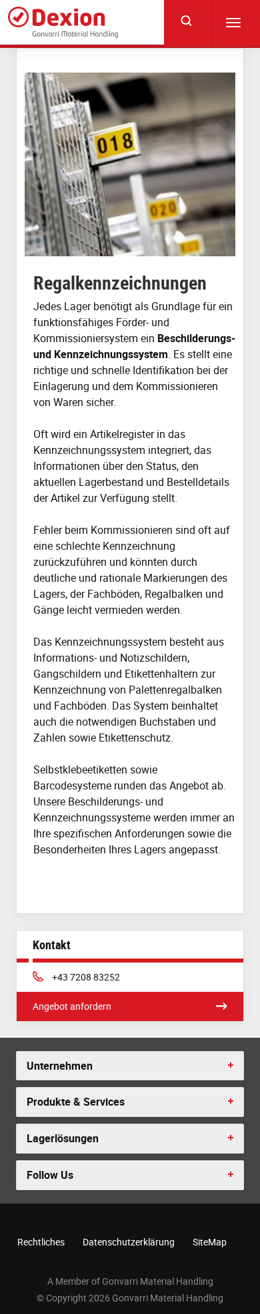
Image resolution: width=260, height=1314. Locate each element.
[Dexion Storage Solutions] (63, 22)
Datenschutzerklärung (129, 1241)
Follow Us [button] (50, 1175)
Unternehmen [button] (60, 1065)
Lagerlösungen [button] (63, 1138)
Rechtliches (41, 1241)
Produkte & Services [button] (76, 1101)
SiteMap (210, 1241)
